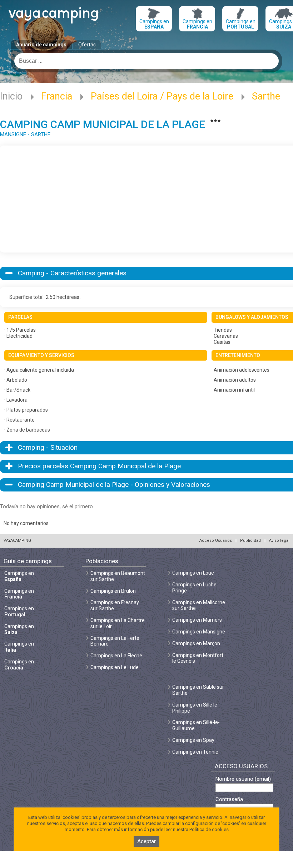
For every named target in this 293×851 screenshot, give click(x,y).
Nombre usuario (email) (243, 779)
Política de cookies (209, 829)
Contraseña (229, 799)
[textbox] (146, 61)
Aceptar (146, 841)
